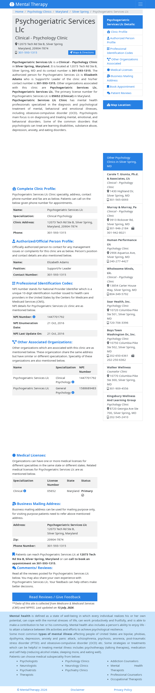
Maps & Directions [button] (83, 52)
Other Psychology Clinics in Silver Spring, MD (121, 162)
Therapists (26, 674)
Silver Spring (80, 11)
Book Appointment (122, 86)
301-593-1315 (27, 52)
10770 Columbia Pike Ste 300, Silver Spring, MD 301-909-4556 (122, 377)
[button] (34, 317)
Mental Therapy (31, 4)
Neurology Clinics (76, 665)
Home (19, 11)
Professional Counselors (126, 674)
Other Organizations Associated (122, 61)
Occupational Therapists (126, 679)
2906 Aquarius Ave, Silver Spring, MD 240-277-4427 (122, 250)
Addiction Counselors (124, 661)
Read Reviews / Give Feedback (55, 596)
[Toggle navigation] (140, 4)
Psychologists (29, 661)
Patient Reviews (120, 93)
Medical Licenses (121, 70)
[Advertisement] (54, 158)
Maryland (62, 11)
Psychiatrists (28, 670)
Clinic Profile (118, 32)
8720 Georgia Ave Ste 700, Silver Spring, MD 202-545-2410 (122, 406)
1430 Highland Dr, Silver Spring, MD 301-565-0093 (122, 186)
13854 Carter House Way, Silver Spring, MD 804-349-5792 (122, 281)
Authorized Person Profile (120, 40)
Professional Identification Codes (120, 51)
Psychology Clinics (39, 11)
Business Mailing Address (120, 78)
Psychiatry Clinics (76, 670)
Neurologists (28, 665)
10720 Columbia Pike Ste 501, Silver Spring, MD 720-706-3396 (122, 312)
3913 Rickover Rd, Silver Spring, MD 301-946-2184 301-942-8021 (121, 219)
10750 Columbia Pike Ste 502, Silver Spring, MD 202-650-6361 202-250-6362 (122, 345)
